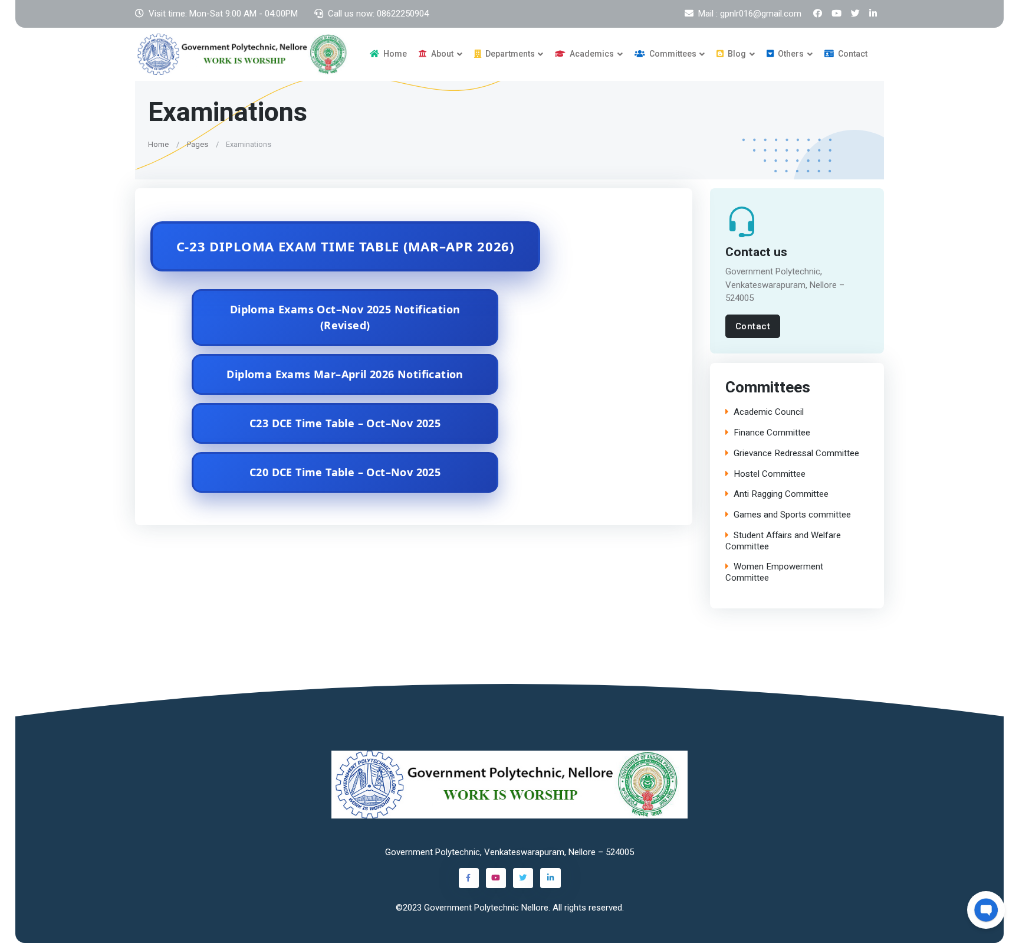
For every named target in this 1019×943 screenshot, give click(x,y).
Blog (736, 53)
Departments (509, 53)
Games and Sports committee (792, 514)
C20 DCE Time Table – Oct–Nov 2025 (345, 472)
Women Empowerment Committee (774, 572)
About (441, 53)
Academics (591, 53)
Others (790, 53)
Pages (197, 143)
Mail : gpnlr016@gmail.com (749, 13)
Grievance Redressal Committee (796, 453)
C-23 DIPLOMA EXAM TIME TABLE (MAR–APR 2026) (345, 246)
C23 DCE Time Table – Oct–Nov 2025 (345, 423)
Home (394, 53)
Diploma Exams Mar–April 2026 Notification (344, 374)
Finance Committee (772, 432)
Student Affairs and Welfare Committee (783, 541)
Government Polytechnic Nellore (486, 907)
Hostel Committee (770, 474)
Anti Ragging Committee (781, 494)
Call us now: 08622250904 (378, 13)
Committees (671, 53)
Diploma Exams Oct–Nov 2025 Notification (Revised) (345, 317)
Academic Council (769, 412)
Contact (851, 53)
